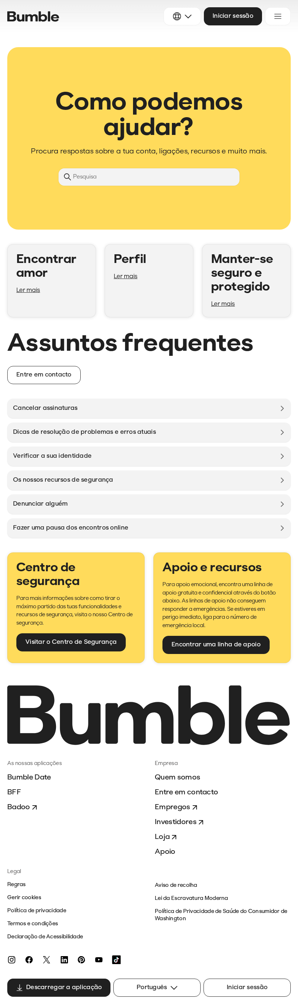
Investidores (176, 822)
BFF (14, 792)
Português (152, 987)
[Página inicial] (33, 16)
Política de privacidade (36, 911)
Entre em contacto (186, 792)
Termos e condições (32, 924)
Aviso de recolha (176, 885)
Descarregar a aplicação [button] (64, 987)
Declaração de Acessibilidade (45, 937)
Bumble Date (29, 777)
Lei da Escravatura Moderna (191, 898)
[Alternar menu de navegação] (278, 16)
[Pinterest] (81, 959)
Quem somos (177, 777)
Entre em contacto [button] (44, 375)
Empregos (172, 807)
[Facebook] (29, 959)
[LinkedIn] (64, 959)
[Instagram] (11, 959)
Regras (16, 885)
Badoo (18, 807)
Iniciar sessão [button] (233, 16)
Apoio (165, 852)
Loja (162, 837)
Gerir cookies (24, 898)
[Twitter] (46, 959)
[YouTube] (98, 959)
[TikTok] (116, 959)
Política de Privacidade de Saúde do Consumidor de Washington (221, 915)
